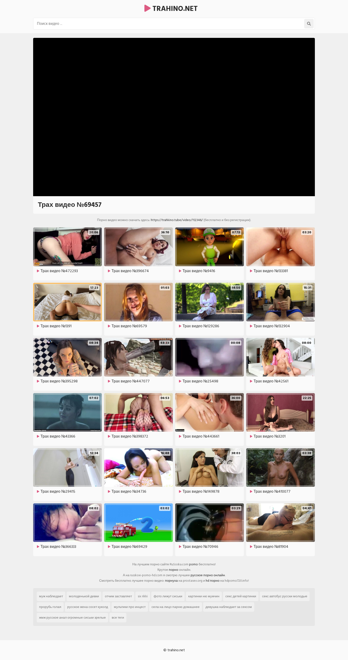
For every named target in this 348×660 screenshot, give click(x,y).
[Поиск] (309, 23)
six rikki (143, 596)
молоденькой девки (84, 596)
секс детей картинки (240, 596)
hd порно (212, 580)
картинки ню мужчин (203, 596)
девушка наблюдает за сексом (228, 607)
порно (173, 569)
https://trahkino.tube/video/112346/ (177, 220)
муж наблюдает (51, 596)
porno (193, 564)
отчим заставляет (118, 596)
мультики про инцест (130, 607)
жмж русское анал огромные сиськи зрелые (72, 617)
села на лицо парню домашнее (176, 607)
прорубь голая (50, 607)
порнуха (171, 580)
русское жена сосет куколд (87, 607)
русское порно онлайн (208, 575)
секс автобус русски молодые (284, 596)
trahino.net (174, 8)
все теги (118, 617)
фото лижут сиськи (168, 596)
